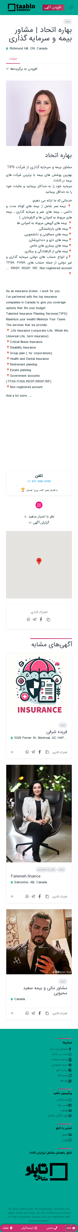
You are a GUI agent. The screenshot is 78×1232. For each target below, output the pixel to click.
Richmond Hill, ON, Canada (28, 48)
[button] (39, 561)
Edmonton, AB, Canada (30, 882)
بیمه (68, 21)
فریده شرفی (56, 731)
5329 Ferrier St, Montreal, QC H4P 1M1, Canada (40, 738)
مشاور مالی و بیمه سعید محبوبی (45, 990)
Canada (19, 999)
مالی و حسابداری (46, 869)
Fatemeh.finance (26, 876)
